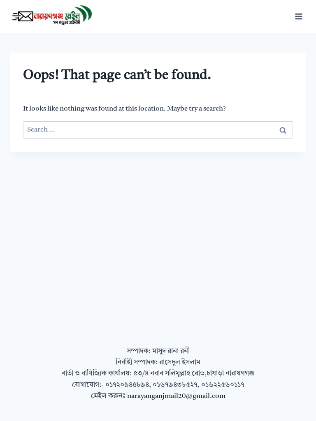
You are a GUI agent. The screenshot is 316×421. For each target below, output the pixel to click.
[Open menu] (298, 16)
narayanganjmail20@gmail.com (176, 396)
